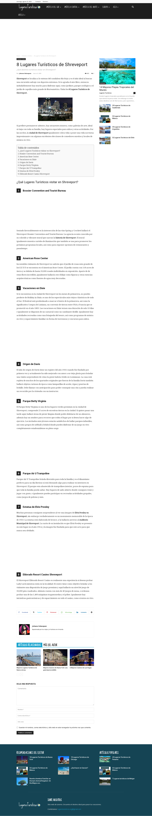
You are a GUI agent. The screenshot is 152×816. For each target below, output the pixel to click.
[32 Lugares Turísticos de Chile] (104, 140)
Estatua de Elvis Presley (30, 171)
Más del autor (50, 645)
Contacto (38, 1)
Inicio (18, 56)
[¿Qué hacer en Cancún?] (63, 771)
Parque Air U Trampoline (30, 168)
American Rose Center (29, 157)
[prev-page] (18, 674)
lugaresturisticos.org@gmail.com (69, 809)
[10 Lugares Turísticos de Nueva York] (22, 760)
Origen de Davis (26, 162)
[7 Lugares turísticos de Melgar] (104, 781)
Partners (45, 1)
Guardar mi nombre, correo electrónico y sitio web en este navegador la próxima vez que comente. (55, 727)
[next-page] (21, 674)
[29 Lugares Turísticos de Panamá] (104, 759)
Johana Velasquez (25, 73)
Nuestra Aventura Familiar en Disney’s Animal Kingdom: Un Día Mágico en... (40, 781)
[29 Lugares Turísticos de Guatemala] (104, 108)
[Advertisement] (76, 35)
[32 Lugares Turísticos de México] (104, 119)
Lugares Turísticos (105, 93)
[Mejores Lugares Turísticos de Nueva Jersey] (29, 657)
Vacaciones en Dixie (28, 159)
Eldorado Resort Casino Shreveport (35, 174)
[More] (91, 612)
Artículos (102, 83)
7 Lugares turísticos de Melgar (123, 779)
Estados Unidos (27, 56)
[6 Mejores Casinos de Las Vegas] (82, 657)
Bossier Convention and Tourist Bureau (37, 154)
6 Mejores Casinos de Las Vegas (80, 668)
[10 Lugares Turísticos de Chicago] (63, 760)
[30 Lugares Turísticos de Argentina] (104, 130)
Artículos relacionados (29, 645)
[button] (132, 7)
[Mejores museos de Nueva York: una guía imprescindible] (55, 657)
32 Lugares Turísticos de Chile (123, 137)
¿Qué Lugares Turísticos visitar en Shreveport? (40, 151)
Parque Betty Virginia (29, 165)
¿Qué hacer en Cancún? (79, 768)
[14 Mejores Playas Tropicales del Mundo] (117, 71)
